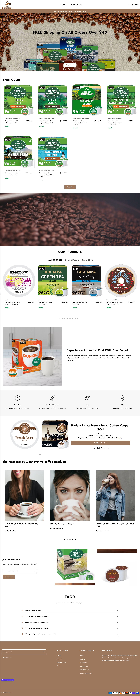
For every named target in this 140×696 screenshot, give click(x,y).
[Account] (132, 5)
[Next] (136, 11)
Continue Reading (10, 531)
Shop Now (69, 65)
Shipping (91, 435)
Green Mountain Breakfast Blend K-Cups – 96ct (80, 123)
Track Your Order (61, 662)
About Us (59, 659)
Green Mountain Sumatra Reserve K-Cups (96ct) (13, 174)
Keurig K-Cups (76, 4)
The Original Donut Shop (44, 300)
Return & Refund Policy (86, 673)
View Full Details (99, 448)
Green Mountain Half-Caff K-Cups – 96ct (12, 122)
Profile (59, 666)
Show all (69, 187)
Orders (59, 655)
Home (62, 4)
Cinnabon (108, 300)
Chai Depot (9, 693)
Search (81, 655)
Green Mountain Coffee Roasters (12, 118)
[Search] (129, 5)
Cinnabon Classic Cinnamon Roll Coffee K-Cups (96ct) (114, 304)
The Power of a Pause (108, 523)
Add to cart (99, 442)
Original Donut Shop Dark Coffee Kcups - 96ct (46, 303)
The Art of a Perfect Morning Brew (67, 525)
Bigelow (6, 300)
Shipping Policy (84, 666)
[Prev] (4, 11)
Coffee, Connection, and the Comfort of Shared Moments (21, 525)
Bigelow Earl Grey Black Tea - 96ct (12, 303)
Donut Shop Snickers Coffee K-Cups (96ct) (79, 303)
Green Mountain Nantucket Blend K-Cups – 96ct (46, 175)
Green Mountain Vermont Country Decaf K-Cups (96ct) (115, 123)
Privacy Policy (83, 663)
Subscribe (8, 577)
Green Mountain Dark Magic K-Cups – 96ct (46, 122)
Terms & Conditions (85, 670)
